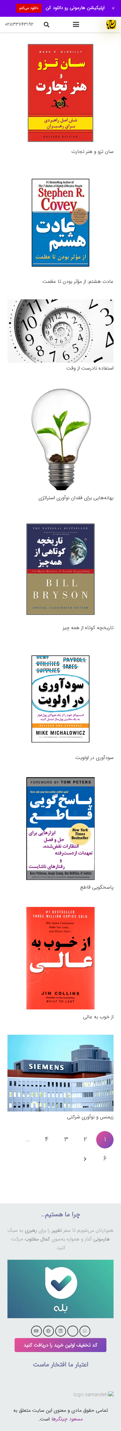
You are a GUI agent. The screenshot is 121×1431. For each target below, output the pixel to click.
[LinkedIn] (60, 1331)
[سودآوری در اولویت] (60, 650)
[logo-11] (111, 24)
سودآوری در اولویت (94, 758)
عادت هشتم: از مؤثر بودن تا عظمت (78, 281)
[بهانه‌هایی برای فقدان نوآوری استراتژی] (60, 390)
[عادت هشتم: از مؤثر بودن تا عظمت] (60, 173)
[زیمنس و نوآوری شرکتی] (60, 1039)
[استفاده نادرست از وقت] (60, 303)
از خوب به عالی (98, 1017)
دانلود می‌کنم (28, 8)
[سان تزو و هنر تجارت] (60, 44)
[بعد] (85, 1159)
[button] (76, 24)
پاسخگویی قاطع (97, 887)
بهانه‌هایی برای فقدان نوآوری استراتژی (76, 498)
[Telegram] (48, 1331)
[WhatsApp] (84, 1331)
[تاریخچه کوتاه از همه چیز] (60, 520)
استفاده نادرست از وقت (90, 368)
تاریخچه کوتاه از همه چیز (88, 628)
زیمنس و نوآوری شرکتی (90, 1117)
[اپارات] (72, 1331)
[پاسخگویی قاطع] (60, 780)
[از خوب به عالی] (60, 909)
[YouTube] (36, 1331)
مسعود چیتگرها (67, 1419)
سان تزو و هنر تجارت (92, 151)
